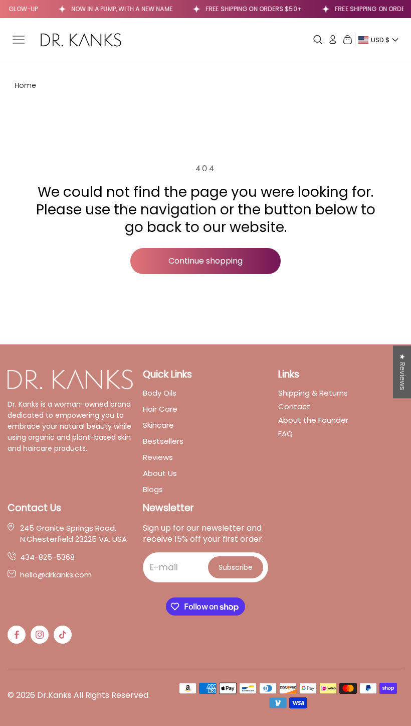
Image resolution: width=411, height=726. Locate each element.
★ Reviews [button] (402, 371)
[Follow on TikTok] (63, 635)
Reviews (158, 457)
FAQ (285, 433)
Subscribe (236, 567)
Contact (294, 406)
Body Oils (159, 393)
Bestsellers (163, 441)
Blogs (153, 489)
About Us (160, 473)
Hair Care (160, 409)
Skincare (158, 425)
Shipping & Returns (313, 393)
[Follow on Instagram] (40, 635)
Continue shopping (205, 261)
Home (25, 85)
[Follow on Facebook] (17, 635)
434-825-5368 (47, 557)
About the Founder (313, 420)
